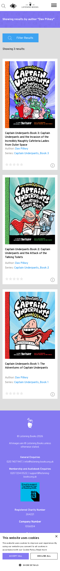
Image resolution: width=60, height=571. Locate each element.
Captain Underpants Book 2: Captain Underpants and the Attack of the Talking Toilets (27, 253)
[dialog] (30, 552)
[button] (54, 6)
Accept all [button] (15, 556)
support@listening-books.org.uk (37, 475)
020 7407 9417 (14, 461)
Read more (41, 550)
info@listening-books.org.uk (39, 461)
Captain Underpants (26, 153)
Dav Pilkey (21, 148)
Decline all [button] (44, 556)
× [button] (56, 536)
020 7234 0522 (18, 473)
